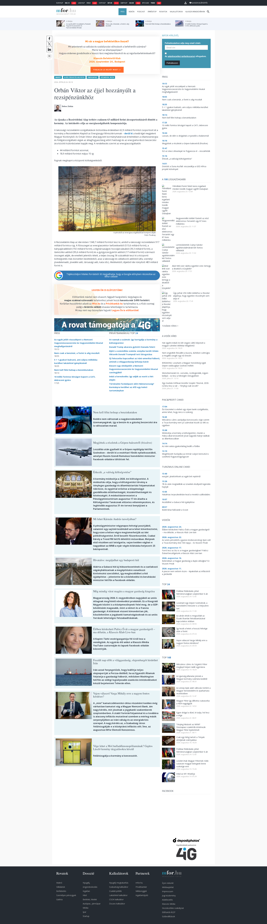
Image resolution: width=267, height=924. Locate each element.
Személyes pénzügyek (66, 895)
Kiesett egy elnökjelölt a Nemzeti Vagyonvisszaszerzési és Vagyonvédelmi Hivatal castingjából (133, 369)
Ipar (84, 912)
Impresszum (167, 891)
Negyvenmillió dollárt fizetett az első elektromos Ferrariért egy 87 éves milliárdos (192, 221)
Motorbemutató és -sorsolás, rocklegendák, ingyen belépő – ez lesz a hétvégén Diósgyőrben (185, 374)
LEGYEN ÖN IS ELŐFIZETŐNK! (107, 290)
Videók (131, 11)
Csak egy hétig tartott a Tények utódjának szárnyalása (190, 738)
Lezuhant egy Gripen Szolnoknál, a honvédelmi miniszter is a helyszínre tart (192, 606)
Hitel (85, 895)
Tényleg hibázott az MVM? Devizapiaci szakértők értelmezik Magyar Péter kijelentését (191, 727)
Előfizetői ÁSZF (168, 912)
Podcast (141, 11)
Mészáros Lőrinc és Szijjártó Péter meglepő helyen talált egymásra (191, 665)
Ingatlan (86, 891)
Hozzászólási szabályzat (173, 908)
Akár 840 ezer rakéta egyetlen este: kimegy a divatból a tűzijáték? (191, 267)
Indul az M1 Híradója (185, 773)
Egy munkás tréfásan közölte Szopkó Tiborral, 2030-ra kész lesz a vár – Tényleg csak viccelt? (185, 384)
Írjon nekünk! (168, 883)
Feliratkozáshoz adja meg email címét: (183, 43)
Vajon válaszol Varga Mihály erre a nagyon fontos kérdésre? (191, 641)
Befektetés (61, 891)
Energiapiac (92, 77)
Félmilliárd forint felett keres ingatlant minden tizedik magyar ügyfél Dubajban (190, 187)
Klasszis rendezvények (195, 11)
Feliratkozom (172, 63)
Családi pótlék (115, 891)
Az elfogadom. (185, 56)
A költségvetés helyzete (74, 77)
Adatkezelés (167, 899)
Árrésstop (152, 11)
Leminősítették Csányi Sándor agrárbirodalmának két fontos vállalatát (189, 248)
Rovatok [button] (163, 11)
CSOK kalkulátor (116, 899)
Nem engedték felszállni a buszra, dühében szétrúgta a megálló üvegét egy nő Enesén (186, 354)
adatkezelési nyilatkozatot (181, 56)
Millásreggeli (141, 891)
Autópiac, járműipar (92, 903)
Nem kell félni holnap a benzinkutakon (73, 370)
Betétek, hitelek (90, 899)
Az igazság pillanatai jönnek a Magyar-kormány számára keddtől (191, 677)
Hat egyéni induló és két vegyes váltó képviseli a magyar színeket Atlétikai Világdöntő (183, 344)
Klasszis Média (168, 904)
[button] (185, 3)
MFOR (65, 11)
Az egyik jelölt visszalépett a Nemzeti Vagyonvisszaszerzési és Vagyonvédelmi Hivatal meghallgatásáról (78, 343)
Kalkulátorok (176, 11)
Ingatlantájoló (142, 895)
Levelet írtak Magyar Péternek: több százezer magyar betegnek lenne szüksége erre (192, 764)
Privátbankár (141, 887)
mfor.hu (139, 882)
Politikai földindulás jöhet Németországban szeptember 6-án (192, 592)
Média (85, 907)
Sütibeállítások (168, 916)
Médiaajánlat (168, 887)
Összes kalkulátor (117, 903)
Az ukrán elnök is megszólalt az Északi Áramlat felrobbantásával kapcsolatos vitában (190, 618)
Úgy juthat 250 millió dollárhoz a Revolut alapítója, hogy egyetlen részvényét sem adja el (191, 296)
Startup (86, 916)
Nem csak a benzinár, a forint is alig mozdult (77, 353)
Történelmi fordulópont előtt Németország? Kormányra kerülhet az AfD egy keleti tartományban (131, 387)
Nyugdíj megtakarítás (118, 882)
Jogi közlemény (169, 895)
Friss (122, 11)
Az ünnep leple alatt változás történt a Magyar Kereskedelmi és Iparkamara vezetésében (193, 691)
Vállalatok (60, 887)
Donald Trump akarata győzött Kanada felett (132, 347)
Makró (58, 77)
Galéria (59, 899)
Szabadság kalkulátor (118, 887)
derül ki (128, 133)
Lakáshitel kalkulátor (118, 895)
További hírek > (170, 326)
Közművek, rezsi (107, 77)
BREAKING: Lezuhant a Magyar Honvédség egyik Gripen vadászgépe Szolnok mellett (184, 364)
